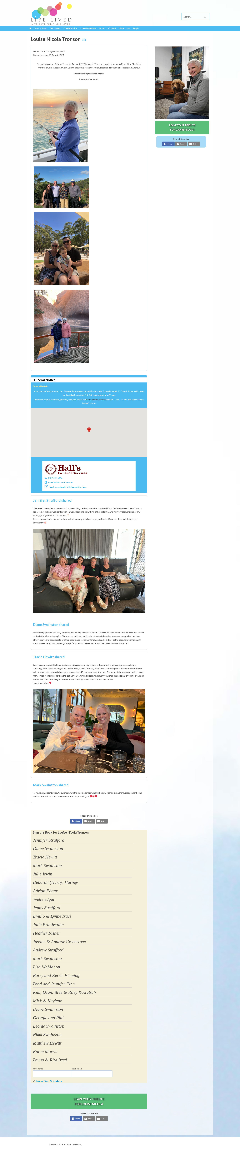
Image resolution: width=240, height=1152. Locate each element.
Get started (55, 28)
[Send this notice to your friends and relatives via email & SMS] (89, 822)
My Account (124, 28)
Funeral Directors (88, 28)
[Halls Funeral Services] (66, 469)
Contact (112, 28)
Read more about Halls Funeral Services (67, 486)
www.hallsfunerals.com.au (60, 482)
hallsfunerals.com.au (96, 399)
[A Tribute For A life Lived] (51, 13)
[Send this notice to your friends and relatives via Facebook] (76, 822)
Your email (77, 1068)
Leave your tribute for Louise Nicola (89, 1101)
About (102, 28)
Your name (38, 1068)
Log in (136, 28)
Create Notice (70, 28)
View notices (40, 28)
